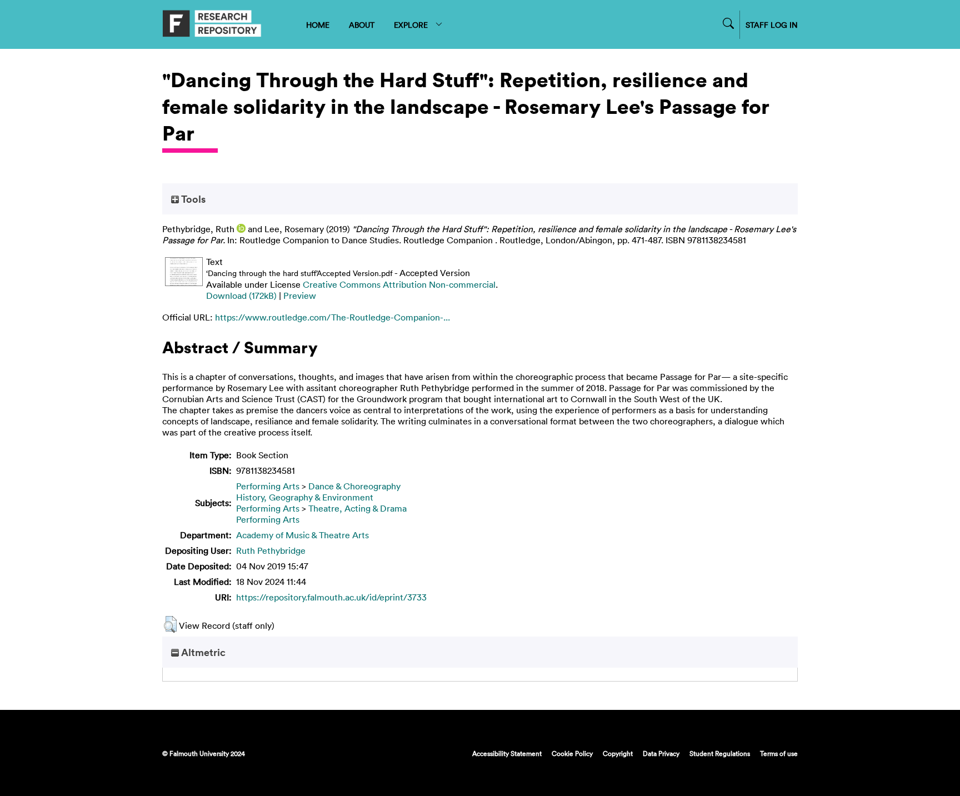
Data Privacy (661, 753)
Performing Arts (267, 486)
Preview (299, 295)
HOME (317, 24)
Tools (192, 199)
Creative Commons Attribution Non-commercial (399, 284)
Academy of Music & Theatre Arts (302, 534)
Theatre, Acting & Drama (357, 508)
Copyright (618, 753)
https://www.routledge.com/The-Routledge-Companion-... (332, 317)
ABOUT (361, 24)
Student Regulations (719, 753)
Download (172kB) (241, 295)
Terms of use (779, 753)
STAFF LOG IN (772, 24)
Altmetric (202, 652)
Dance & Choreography (354, 486)
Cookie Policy (572, 753)
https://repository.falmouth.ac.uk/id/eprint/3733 (331, 597)
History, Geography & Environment (304, 497)
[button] (170, 624)
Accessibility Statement (507, 753)
